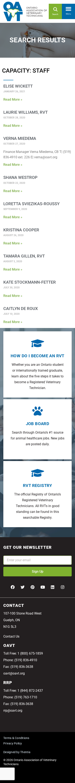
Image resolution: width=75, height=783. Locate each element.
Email (7, 553)
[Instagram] (62, 587)
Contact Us (11, 636)
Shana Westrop (20, 177)
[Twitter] (22, 587)
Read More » (12, 99)
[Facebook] (12, 587)
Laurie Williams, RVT (25, 112)
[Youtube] (42, 587)
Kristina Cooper (21, 229)
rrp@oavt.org (12, 710)
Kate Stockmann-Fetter (29, 282)
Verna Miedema (19, 138)
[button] (68, 8)
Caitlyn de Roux (20, 308)
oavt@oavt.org (14, 673)
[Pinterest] (32, 587)
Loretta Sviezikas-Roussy (31, 203)
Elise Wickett (18, 86)
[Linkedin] (52, 587)
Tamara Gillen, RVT (24, 256)
